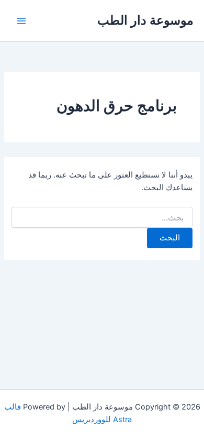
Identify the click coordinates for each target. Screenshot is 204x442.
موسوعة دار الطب (145, 20)
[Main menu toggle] (21, 21)
